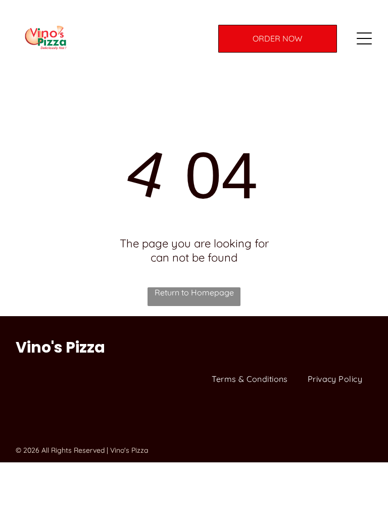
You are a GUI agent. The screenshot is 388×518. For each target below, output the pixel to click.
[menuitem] (250, 378)
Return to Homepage (194, 292)
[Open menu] (364, 38)
